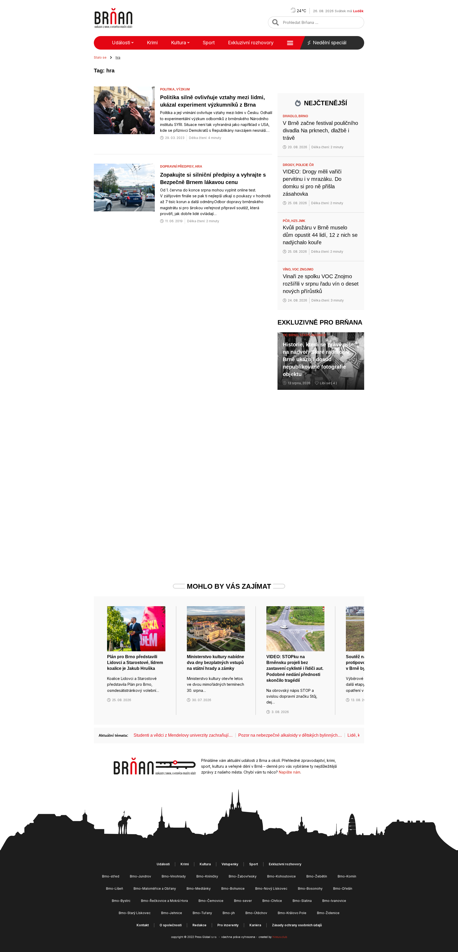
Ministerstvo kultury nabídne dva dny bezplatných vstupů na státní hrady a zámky (215, 662)
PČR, (287, 221)
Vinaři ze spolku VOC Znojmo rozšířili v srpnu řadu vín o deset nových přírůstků (321, 283)
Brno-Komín (347, 876)
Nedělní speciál (329, 42)
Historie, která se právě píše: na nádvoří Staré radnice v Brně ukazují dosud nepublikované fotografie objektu (319, 359)
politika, (168, 89)
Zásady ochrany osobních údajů (297, 925)
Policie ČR (305, 165)
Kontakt (142, 925)
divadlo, (290, 116)
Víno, (287, 269)
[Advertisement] (321, 476)
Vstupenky (230, 864)
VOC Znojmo (302, 269)
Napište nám (289, 772)
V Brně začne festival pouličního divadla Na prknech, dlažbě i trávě (320, 130)
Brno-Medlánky (199, 888)
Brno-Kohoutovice (281, 876)
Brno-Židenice (328, 913)
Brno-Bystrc (121, 901)
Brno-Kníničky (207, 876)
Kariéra (255, 925)
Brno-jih (229, 913)
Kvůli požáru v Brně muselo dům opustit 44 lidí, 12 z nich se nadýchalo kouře (320, 235)
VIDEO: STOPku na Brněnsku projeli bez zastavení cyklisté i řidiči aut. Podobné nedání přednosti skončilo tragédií (294, 668)
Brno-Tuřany (202, 913)
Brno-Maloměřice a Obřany (155, 888)
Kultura (178, 42)
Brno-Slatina (302, 901)
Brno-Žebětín (316, 876)
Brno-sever (243, 901)
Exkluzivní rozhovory (251, 42)
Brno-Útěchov (256, 913)
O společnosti (171, 925)
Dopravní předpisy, (177, 166)
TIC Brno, (291, 335)
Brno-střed (110, 876)
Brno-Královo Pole (292, 913)
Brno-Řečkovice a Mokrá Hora (164, 901)
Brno (303, 116)
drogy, (289, 165)
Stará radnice (313, 335)
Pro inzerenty (228, 925)
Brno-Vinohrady (174, 876)
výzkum (183, 89)
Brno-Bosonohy (310, 888)
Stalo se (100, 57)
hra (198, 166)
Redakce (199, 925)
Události (121, 42)
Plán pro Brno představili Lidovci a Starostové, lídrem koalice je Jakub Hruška (135, 662)
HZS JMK (298, 221)
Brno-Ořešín (342, 888)
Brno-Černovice (211, 901)
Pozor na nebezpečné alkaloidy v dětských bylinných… (290, 735)
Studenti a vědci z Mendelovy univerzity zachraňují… (183, 735)
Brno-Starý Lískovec (135, 913)
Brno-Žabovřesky (243, 876)
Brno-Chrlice (272, 901)
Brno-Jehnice (171, 913)
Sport (209, 42)
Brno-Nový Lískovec (271, 888)
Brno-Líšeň (114, 888)
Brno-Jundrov (140, 876)
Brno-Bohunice (233, 888)
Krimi (152, 42)
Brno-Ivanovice (334, 901)
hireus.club (279, 936)
